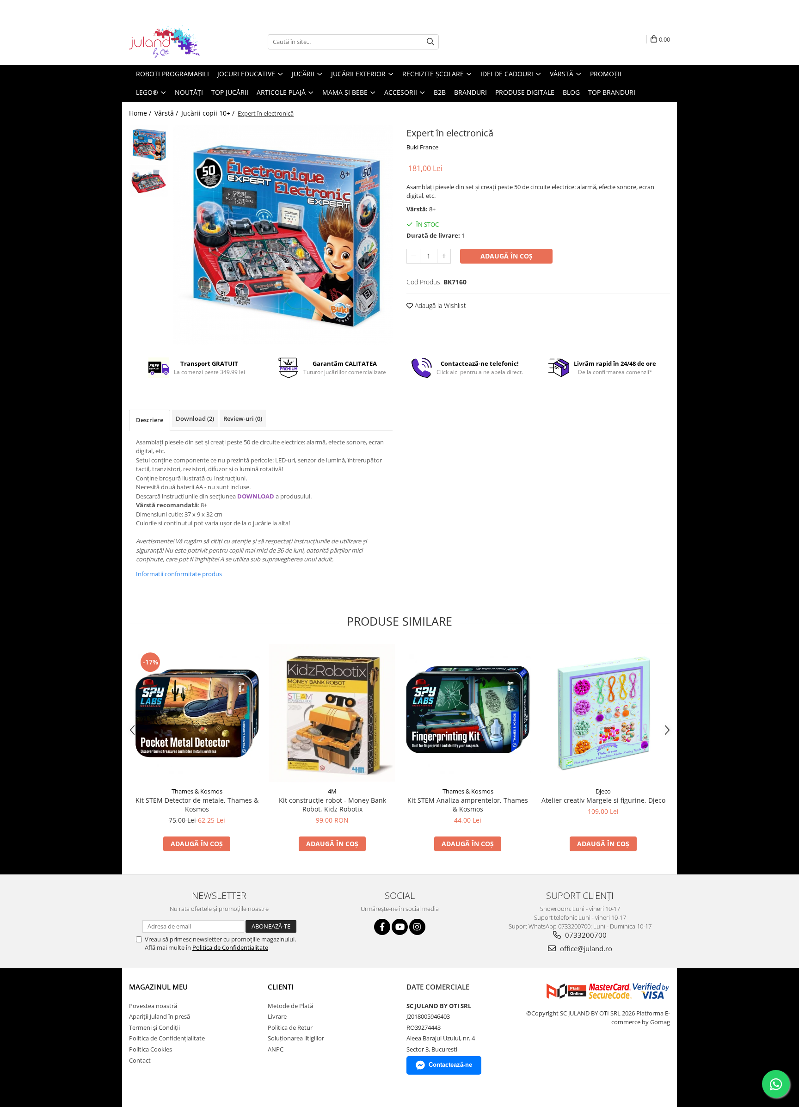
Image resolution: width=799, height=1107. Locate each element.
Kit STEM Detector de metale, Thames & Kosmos (196, 804)
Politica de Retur (290, 1027)
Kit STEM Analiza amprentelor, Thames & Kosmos (467, 804)
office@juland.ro (585, 948)
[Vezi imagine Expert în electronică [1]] (148, 181)
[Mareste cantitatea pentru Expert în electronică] (444, 256)
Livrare (277, 1016)
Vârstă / (167, 113)
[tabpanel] (283, 234)
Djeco (603, 791)
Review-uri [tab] (242, 418)
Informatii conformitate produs (179, 574)
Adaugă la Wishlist (439, 305)
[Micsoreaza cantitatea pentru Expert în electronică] (413, 256)
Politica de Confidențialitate (167, 1038)
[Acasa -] (175, 41)
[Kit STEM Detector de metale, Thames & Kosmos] (197, 713)
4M (332, 791)
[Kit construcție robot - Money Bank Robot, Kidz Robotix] (332, 713)
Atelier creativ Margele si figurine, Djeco (603, 800)
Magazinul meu (158, 986)
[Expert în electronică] (283, 234)
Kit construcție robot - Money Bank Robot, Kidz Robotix (332, 804)
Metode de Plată (290, 1006)
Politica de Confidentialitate (230, 947)
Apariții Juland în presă (159, 1016)
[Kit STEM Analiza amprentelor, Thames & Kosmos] (468, 713)
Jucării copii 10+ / (208, 113)
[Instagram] (417, 927)
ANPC (275, 1049)
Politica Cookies (150, 1049)
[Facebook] (382, 927)
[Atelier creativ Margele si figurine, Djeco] (603, 713)
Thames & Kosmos (197, 791)
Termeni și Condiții (154, 1027)
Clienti (281, 986)
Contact (140, 1060)
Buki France (422, 147)
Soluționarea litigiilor (296, 1038)
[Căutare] (430, 41)
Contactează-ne (450, 1064)
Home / (141, 113)
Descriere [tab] (149, 420)
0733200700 (585, 935)
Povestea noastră (153, 1006)
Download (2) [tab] (195, 418)
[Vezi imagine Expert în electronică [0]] (148, 144)
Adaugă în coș (506, 256)
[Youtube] (400, 927)
